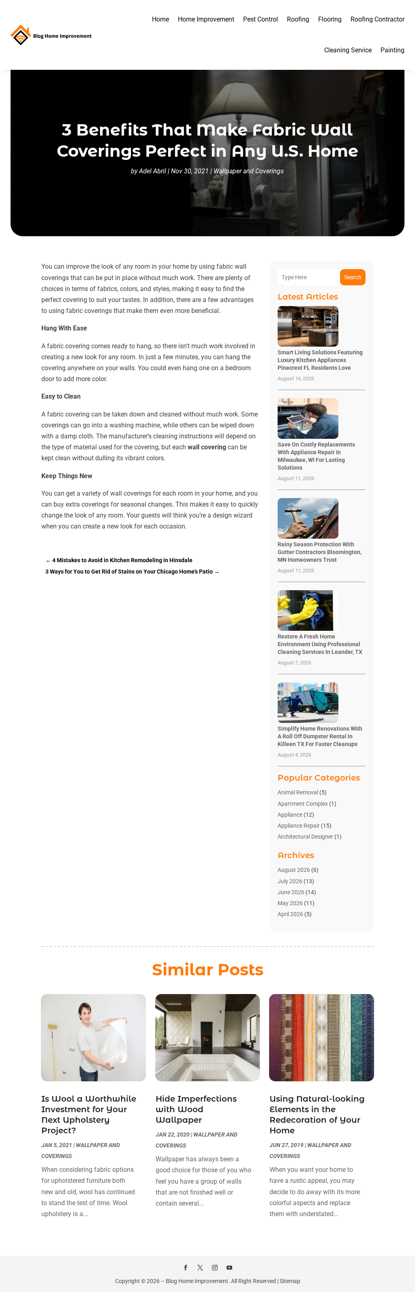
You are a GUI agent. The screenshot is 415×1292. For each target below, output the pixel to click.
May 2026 (290, 903)
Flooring (330, 19)
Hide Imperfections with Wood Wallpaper (196, 1109)
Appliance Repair (299, 825)
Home (160, 19)
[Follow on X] (200, 1267)
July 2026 (290, 881)
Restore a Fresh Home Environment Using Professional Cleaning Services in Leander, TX (320, 644)
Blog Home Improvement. (198, 1281)
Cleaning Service (348, 50)
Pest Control (260, 19)
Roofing (298, 19)
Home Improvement (206, 19)
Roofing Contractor (377, 19)
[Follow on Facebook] (185, 1267)
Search (353, 277)
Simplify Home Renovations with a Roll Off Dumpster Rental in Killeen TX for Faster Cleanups (320, 736)
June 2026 (291, 892)
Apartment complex (303, 803)
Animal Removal (298, 792)
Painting (392, 50)
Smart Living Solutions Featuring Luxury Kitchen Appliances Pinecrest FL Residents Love (320, 360)
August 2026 (294, 870)
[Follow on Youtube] (229, 1267)
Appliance (290, 814)
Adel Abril (152, 171)
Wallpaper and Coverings (249, 171)
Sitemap (290, 1281)
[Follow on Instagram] (214, 1267)
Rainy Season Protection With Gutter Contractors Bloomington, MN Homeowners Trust (320, 552)
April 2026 (290, 914)
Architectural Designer (305, 836)
